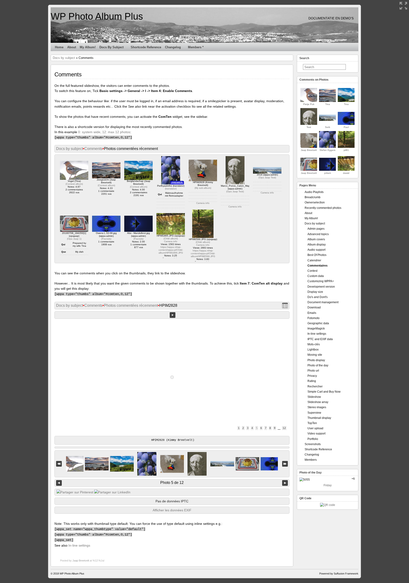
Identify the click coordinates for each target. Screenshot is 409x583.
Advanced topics (318, 234)
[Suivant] (285, 483)
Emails (311, 313)
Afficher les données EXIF (172, 510)
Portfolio (312, 439)
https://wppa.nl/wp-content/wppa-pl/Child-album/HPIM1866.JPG (171, 250)
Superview (314, 412)
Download (314, 307)
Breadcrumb (312, 197)
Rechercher (315, 386)
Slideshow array (317, 402)
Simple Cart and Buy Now (324, 391)
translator (171, 188)
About (71, 47)
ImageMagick (316, 328)
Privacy (312, 375)
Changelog (173, 47)
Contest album (74, 184)
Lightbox (313, 349)
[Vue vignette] (285, 306)
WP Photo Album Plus (97, 16)
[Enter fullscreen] (403, 5)
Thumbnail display (319, 418)
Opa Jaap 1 (74, 238)
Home (59, 47)
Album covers (316, 239)
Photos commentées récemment (131, 305)
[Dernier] (285, 464)
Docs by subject (111, 47)
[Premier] (59, 464)
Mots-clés (313, 344)
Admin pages (316, 228)
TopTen (312, 423)
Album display (316, 244)
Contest (312, 270)
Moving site (314, 354)
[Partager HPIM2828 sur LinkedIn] (112, 492)
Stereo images (316, 407)
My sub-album (203, 188)
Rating (311, 381)
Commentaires (317, 265)
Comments (93, 149)
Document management (322, 302)
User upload (315, 428)
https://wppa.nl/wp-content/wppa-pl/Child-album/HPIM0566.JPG (203, 253)
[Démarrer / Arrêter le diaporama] (172, 315)
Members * (196, 47)
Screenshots (313, 444)
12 (284, 428)
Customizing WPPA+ (320, 281)
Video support (316, 433)
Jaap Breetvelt (80, 560)
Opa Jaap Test (235, 191)
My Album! (88, 47)
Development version (321, 286)
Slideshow (314, 397)
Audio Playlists (314, 192)
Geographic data (318, 323)
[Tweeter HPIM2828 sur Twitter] (75, 492)
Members (311, 459)
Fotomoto (313, 318)
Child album (171, 238)
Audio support (316, 249)
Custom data (315, 276)
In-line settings (79, 545)
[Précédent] (59, 483)
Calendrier (314, 260)
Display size (315, 292)
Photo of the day (317, 365)
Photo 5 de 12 (172, 483)
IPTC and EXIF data (320, 339)
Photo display (316, 360)
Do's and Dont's (317, 297)
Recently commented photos (323, 208)
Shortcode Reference (146, 47)
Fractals (106, 238)
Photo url (313, 370)
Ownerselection (315, 202)
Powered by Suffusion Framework (338, 573)
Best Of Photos (316, 255)
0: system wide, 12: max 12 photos (104, 132)
